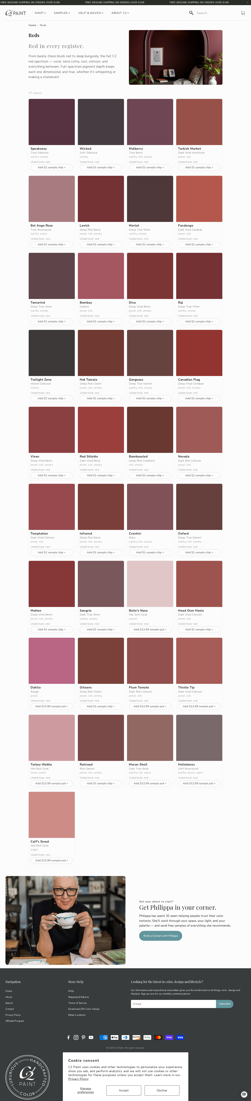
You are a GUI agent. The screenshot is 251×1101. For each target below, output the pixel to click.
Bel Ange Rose (42, 226)
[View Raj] (199, 276)
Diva (132, 303)
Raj (180, 303)
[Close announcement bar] (247, 2)
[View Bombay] (101, 276)
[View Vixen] (52, 430)
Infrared (86, 534)
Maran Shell (138, 765)
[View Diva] (150, 276)
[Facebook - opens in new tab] (68, 1037)
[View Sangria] (101, 584)
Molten (36, 611)
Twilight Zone (41, 380)
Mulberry (136, 149)
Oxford (183, 534)
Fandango (185, 226)
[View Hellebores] (199, 738)
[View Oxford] (199, 507)
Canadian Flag (189, 380)
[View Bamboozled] (150, 430)
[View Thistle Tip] (199, 661)
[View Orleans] (101, 661)
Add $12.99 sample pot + (150, 629)
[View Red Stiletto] (101, 430)
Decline (162, 1090)
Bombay (86, 303)
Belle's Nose (138, 611)
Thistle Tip (186, 687)
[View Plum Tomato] (150, 661)
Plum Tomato (139, 687)
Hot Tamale (88, 380)
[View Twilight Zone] (52, 353)
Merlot (134, 226)
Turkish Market (189, 149)
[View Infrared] (101, 507)
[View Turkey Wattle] (52, 738)
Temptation (39, 534)
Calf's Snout (40, 842)
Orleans (86, 687)
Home (32, 25)
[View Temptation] (52, 507)
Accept (124, 1090)
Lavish (84, 226)
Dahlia (36, 687)
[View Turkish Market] (199, 122)
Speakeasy (39, 149)
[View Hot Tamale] (101, 353)
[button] (211, 13)
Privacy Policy (78, 1079)
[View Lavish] (101, 199)
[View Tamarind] (52, 276)
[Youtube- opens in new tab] (91, 1037)
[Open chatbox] (244, 1094)
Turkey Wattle (41, 765)
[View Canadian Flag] (199, 353)
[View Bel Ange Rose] (52, 199)
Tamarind (38, 303)
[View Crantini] (150, 507)
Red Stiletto (89, 457)
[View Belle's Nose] (150, 584)
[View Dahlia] (52, 661)
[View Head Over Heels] (199, 584)
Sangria (86, 611)
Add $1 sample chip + (52, 167)
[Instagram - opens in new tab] (76, 1037)
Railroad (86, 765)
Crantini (135, 534)
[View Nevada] (199, 430)
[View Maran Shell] (150, 738)
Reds (43, 25)
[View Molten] (52, 584)
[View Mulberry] (150, 122)
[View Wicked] (101, 122)
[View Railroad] (101, 738)
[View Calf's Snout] (52, 815)
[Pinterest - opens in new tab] (83, 1037)
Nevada (183, 457)
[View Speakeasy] (52, 122)
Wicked (85, 149)
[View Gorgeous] (150, 353)
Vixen (35, 457)
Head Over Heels (191, 611)
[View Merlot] (150, 199)
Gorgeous (136, 380)
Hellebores (186, 765)
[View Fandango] (199, 199)
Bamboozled (138, 457)
